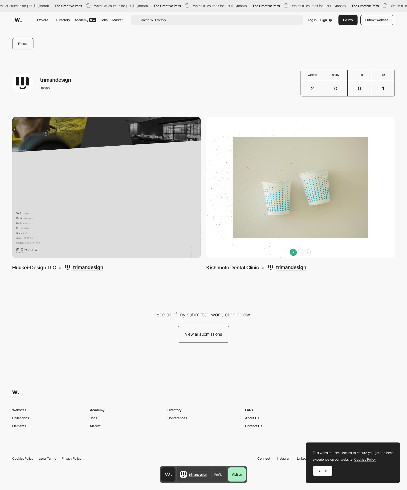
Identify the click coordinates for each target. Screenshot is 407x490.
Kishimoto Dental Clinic (232, 267)
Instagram (284, 458)
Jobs (104, 20)
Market (117, 20)
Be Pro (348, 20)
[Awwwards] (18, 20)
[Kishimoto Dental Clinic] (300, 187)
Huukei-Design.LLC (34, 267)
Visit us (237, 474)
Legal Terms (47, 458)
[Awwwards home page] (168, 474)
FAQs (249, 410)
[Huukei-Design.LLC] (106, 187)
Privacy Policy (71, 458)
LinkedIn (303, 458)
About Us (252, 418)
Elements (19, 426)
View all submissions (203, 334)
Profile (218, 474)
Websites (19, 410)
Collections (20, 418)
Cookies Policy (22, 458)
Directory (63, 20)
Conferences (177, 418)
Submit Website (376, 20)
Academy (85, 20)
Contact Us (253, 426)
